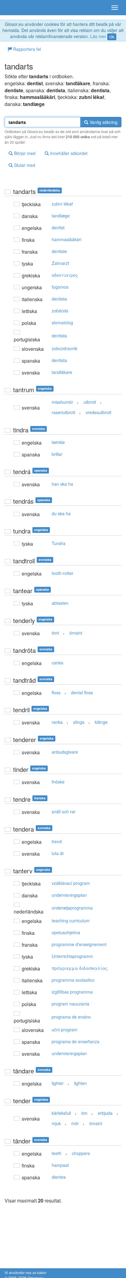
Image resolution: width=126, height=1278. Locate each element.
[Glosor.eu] (15, 7)
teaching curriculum (71, 920)
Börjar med (24, 153)
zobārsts (60, 311)
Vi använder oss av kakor (25, 1272)
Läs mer (98, 36)
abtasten (60, 603)
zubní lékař (62, 204)
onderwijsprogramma (72, 908)
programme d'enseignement (79, 944)
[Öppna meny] (114, 7)
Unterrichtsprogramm (72, 956)
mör (75, 1123)
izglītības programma (72, 992)
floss (56, 692)
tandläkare (62, 372)
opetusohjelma (66, 932)
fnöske (58, 782)
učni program (64, 1029)
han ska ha (62, 484)
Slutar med (24, 165)
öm (84, 1113)
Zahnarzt (60, 263)
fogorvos (60, 287)
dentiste (59, 251)
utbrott (89, 402)
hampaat (60, 1165)
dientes (59, 1177)
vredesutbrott (98, 412)
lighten (80, 1083)
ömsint (75, 633)
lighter (58, 1083)
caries (57, 663)
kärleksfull (61, 1113)
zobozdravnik (64, 348)
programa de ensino (71, 1017)
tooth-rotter (62, 573)
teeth (56, 1153)
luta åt (58, 853)
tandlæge (61, 216)
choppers (81, 1153)
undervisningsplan (69, 895)
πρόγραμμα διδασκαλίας (80, 968)
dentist (58, 227)
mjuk (56, 1123)
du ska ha (61, 513)
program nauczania (70, 1004)
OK (111, 36)
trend (57, 841)
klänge (101, 722)
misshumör (62, 402)
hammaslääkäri (66, 239)
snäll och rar (64, 811)
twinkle (58, 442)
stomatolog (62, 322)
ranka (57, 722)
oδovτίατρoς (65, 275)
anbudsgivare (65, 752)
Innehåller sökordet (68, 153)
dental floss (82, 692)
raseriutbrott (63, 412)
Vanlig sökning (102, 122)
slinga (78, 722)
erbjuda (105, 1113)
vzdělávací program (71, 883)
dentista (59, 299)
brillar (57, 454)
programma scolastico (73, 980)
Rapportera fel (26, 49)
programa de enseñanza (75, 1041)
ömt (55, 633)
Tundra (58, 543)
